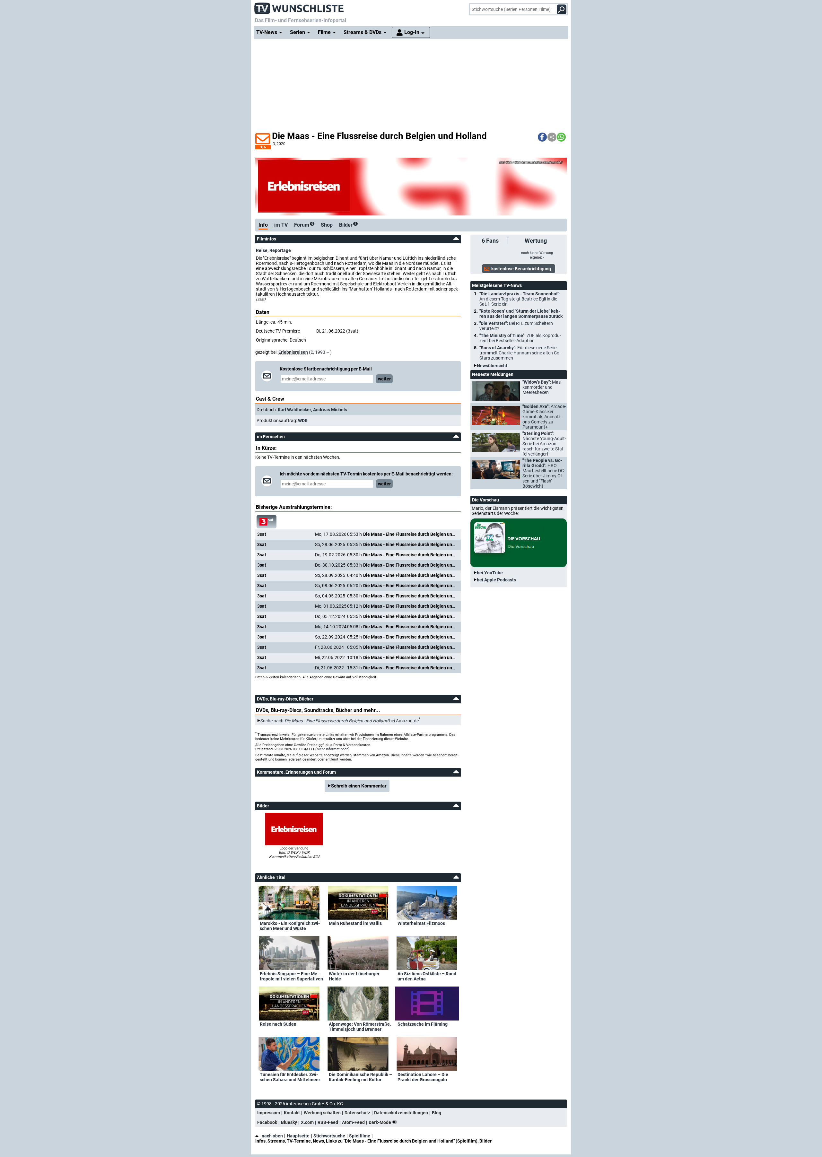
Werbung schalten (322, 1112)
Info (263, 225)
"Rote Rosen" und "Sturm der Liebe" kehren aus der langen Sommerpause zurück (521, 314)
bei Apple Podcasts (496, 579)
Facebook (267, 1122)
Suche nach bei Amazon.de (339, 720)
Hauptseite (298, 1135)
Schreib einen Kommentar (358, 786)
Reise (261, 250)
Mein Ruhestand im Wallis (355, 923)
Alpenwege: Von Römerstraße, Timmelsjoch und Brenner (360, 1027)
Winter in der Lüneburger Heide (354, 976)
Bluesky (289, 1122)
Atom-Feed (353, 1122)
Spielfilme (359, 1135)
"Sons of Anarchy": (520, 353)
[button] (542, 137)
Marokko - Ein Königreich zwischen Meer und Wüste (290, 926)
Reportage (280, 250)
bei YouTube (490, 572)
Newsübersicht (492, 365)
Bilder (347, 225)
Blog (436, 1112)
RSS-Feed (328, 1122)
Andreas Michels (330, 409)
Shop (327, 225)
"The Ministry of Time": (520, 338)
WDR (303, 420)
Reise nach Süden (278, 1024)
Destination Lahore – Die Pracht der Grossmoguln (423, 1077)
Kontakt (292, 1112)
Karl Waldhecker (294, 409)
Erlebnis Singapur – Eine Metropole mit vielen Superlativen (291, 976)
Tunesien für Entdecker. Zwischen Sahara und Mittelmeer (290, 1077)
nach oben (272, 1135)
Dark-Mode (380, 1122)
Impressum (268, 1112)
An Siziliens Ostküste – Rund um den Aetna (427, 976)
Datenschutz (357, 1112)
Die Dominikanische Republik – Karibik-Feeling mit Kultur (360, 1077)
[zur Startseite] (299, 6)
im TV (281, 225)
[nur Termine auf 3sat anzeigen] (266, 521)
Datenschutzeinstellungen (401, 1112)
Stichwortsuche (329, 1135)
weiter (384, 378)
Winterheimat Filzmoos (421, 923)
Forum (303, 225)
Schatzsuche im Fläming (423, 1024)
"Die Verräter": (516, 326)
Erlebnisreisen (293, 352)
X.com (307, 1122)
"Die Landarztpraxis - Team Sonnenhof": (519, 299)
